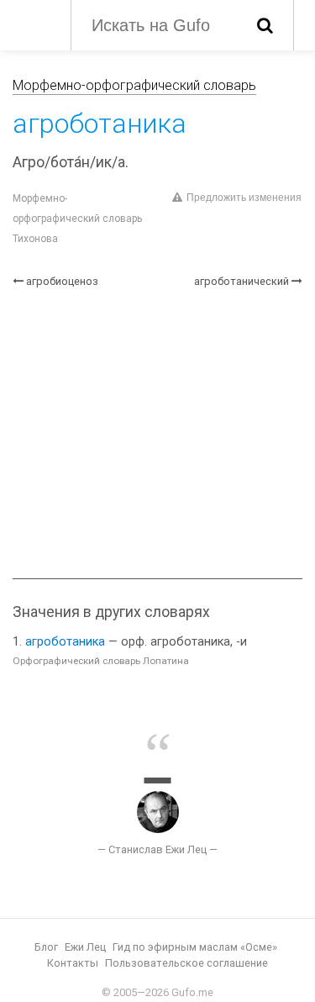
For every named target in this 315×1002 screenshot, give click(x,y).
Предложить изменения (244, 197)
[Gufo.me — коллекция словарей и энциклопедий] (33, 23)
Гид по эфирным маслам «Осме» (195, 947)
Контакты (72, 963)
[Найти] (265, 25)
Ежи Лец (85, 947)
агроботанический (241, 281)
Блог (46, 947)
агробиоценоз (62, 281)
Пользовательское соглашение (186, 963)
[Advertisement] (157, 433)
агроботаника (65, 642)
